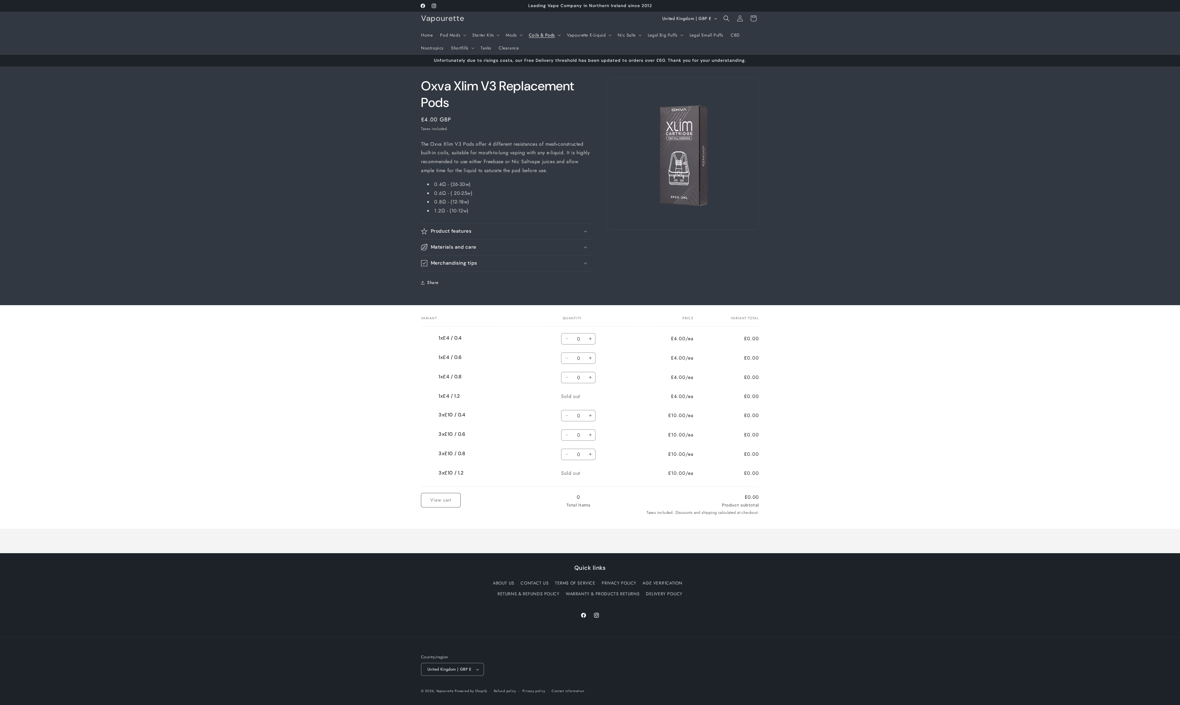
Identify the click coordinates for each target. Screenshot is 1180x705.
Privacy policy (533, 690)
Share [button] (433, 282)
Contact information (568, 690)
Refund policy (505, 690)
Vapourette (445, 690)
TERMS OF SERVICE (575, 583)
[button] (452, 35)
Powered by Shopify (471, 690)
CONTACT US (535, 583)
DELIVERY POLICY (664, 594)
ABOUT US (503, 583)
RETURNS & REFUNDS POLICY (528, 594)
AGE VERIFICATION (662, 583)
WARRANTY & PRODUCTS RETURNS (602, 594)
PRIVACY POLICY (619, 583)
